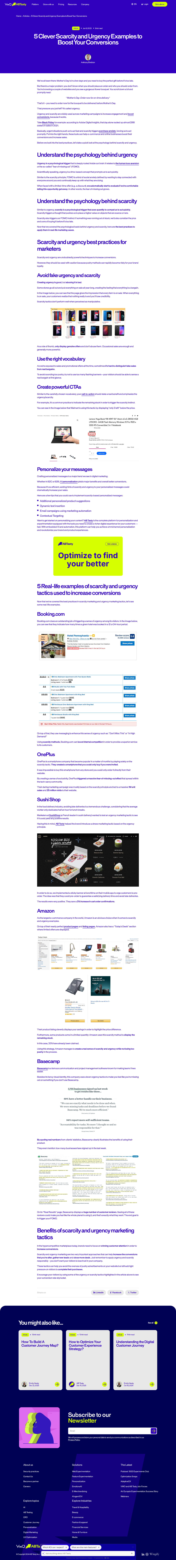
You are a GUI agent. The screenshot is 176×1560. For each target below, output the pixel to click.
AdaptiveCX (126, 1481)
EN (135, 4)
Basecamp (42, 1068)
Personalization (78, 1481)
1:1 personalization (69, 481)
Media (74, 1537)
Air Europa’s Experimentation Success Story (139, 1491)
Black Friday (48, 122)
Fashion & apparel (80, 1522)
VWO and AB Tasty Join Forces (134, 1486)
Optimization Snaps (129, 1476)
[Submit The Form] (153, 1431)
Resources (72, 4)
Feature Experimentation (82, 1476)
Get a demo (159, 4)
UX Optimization (30, 1537)
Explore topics (31, 1500)
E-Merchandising (79, 1491)
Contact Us (28, 1476)
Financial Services (80, 1527)
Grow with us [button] (48, 4)
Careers (26, 1486)
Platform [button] (35, 4)
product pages (71, 926)
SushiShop (54, 815)
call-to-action (88, 394)
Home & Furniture (79, 1532)
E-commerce (77, 1517)
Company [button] (85, 4)
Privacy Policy (74, 1440)
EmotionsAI (77, 1486)
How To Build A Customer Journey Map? (39, 1344)
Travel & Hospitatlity (80, 1507)
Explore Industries (81, 1500)
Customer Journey (31, 1522)
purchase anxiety (107, 131)
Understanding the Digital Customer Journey (135, 1344)
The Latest (126, 1465)
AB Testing (28, 1512)
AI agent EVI (77, 1496)
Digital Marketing (30, 1532)
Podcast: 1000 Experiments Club (135, 1471)
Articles (26, 16)
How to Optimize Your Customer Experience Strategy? (85, 1345)
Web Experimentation (81, 1471)
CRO (25, 1517)
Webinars (125, 1496)
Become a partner (31, 1481)
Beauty (75, 1512)
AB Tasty (88, 520)
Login (146, 4)
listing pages (89, 926)
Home (18, 16)
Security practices (31, 1471)
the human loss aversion (127, 163)
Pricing (61, 4)
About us (28, 1465)
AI (24, 1507)
